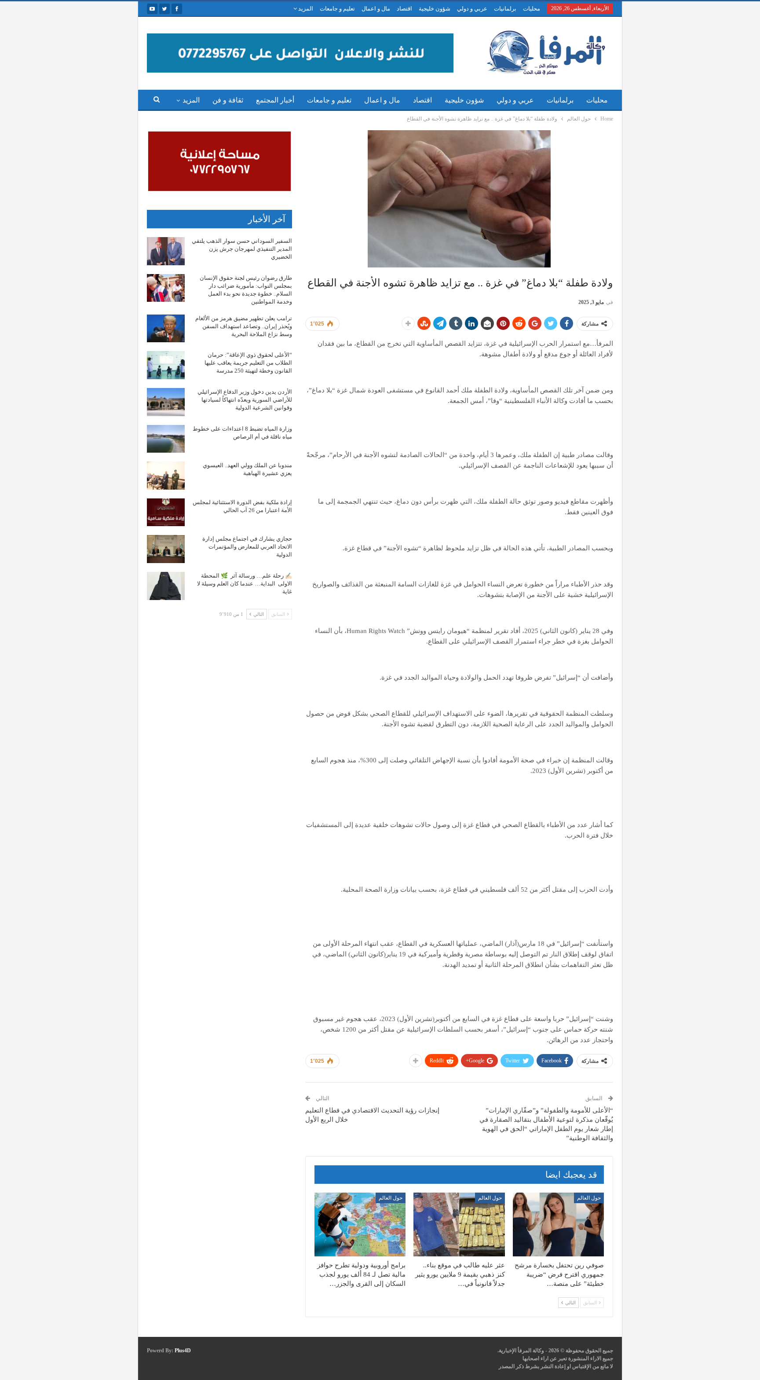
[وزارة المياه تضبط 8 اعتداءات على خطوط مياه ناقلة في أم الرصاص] (166, 439)
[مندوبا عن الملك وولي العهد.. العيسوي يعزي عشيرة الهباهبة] (166, 475)
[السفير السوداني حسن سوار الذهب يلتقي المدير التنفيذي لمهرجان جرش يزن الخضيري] (166, 251)
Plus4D (183, 1350)
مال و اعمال (376, 8)
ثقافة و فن (227, 100)
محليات (531, 8)
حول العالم (589, 1198)
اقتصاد (404, 8)
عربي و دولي (472, 8)
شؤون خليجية (434, 8)
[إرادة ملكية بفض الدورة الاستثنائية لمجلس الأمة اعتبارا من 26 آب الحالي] (166, 512)
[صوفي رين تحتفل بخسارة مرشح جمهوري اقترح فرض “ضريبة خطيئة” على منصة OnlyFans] (558, 1224)
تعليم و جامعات (337, 8)
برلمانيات (505, 8)
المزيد (305, 8)
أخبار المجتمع (275, 100)
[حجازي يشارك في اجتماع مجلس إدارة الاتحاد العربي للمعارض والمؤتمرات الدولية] (166, 549)
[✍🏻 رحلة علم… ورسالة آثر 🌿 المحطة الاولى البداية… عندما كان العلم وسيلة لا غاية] (166, 586)
